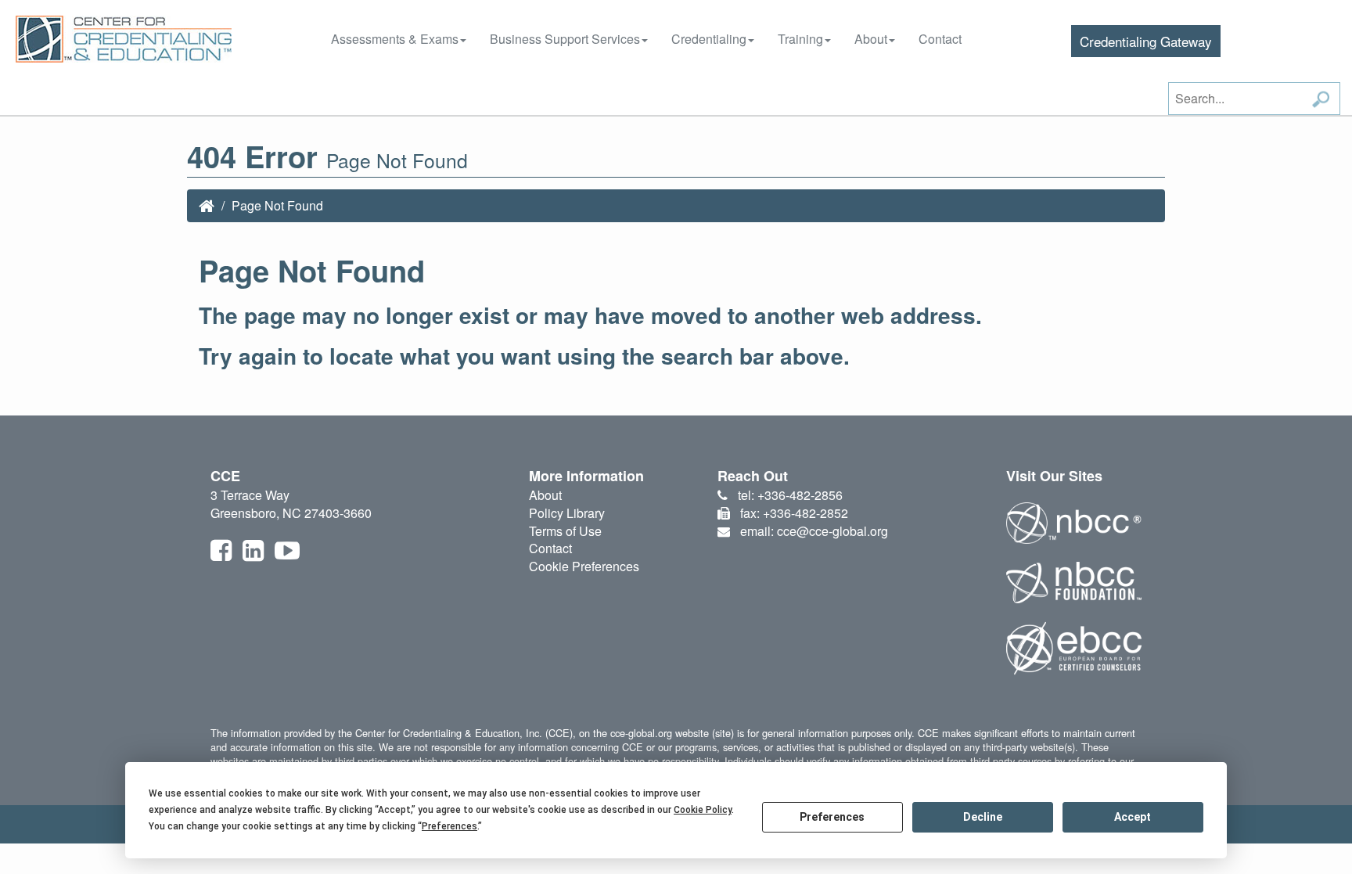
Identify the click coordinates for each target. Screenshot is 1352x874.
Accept (1132, 817)
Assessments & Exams (394, 39)
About (870, 39)
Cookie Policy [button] (703, 809)
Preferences (832, 817)
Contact (940, 39)
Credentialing (708, 39)
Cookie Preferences (584, 566)
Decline (982, 817)
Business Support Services (565, 39)
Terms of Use (565, 531)
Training (800, 39)
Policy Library (567, 513)
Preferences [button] (449, 826)
